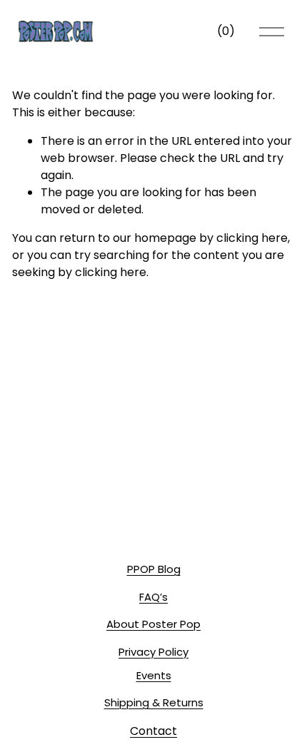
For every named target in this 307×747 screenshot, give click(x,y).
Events (153, 675)
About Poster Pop (153, 623)
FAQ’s (153, 596)
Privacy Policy (153, 651)
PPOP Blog (154, 568)
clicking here (252, 238)
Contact (153, 731)
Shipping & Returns (153, 702)
